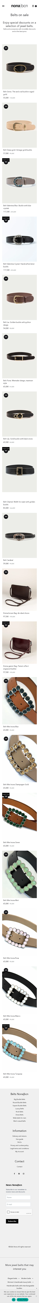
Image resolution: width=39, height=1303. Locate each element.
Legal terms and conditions (19, 1148)
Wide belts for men (19, 1118)
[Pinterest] (19, 1174)
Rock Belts (19, 1112)
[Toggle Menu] (3, 6)
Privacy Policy (22, 1300)
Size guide (19, 1139)
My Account (19, 1151)
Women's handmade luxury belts (19, 1282)
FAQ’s (19, 1142)
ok (14, 1300)
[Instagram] (23, 1174)
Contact (19, 1167)
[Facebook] (14, 1174)
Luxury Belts (19, 1109)
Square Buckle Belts (19, 1105)
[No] (36, 1296)
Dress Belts (19, 1115)
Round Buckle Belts (19, 1102)
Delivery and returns (19, 1136)
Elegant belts (12, 1278)
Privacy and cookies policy (19, 1145)
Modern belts (26, 1278)
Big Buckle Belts (19, 1099)
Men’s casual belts (19, 1121)
